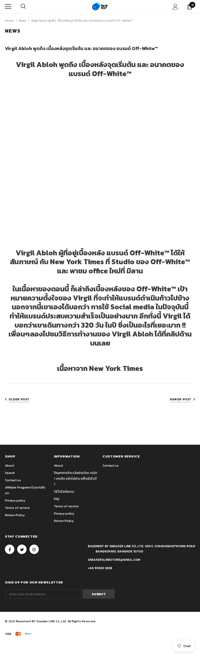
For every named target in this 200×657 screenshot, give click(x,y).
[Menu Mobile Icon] (8, 6)
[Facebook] (9, 549)
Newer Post (180, 399)
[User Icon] (175, 6)
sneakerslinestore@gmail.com (114, 559)
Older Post (19, 399)
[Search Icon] (23, 6)
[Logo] (100, 6)
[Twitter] (22, 549)
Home (9, 20)
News (22, 20)
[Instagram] (34, 549)
